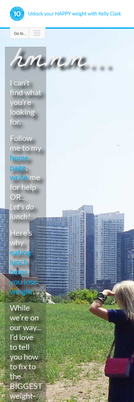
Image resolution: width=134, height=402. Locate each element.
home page (19, 162)
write (19, 177)
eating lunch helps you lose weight (23, 271)
